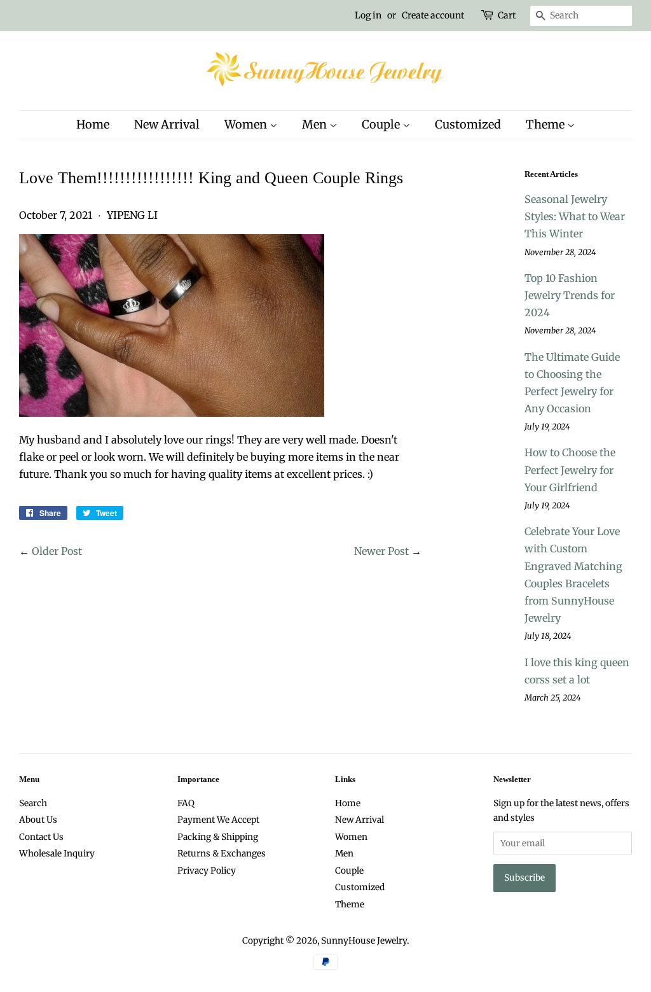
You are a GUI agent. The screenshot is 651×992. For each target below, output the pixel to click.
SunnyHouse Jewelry (364, 940)
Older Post (57, 551)
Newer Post (381, 551)
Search (33, 803)
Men (315, 124)
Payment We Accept (218, 819)
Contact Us (41, 837)
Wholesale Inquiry (57, 853)
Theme (546, 124)
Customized (468, 124)
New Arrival (167, 124)
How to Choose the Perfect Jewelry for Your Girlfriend (569, 469)
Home (92, 124)
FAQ (186, 803)
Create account (433, 15)
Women (247, 124)
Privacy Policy (206, 870)
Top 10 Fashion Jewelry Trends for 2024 (569, 295)
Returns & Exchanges (221, 853)
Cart (507, 15)
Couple (382, 124)
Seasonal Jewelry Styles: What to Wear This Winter (574, 216)
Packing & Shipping (217, 837)
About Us (38, 819)
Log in (368, 15)
